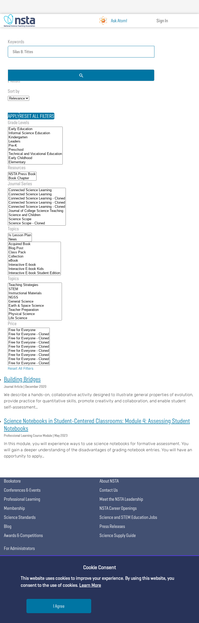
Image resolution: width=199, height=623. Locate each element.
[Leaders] (35, 141)
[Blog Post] (34, 248)
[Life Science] (35, 318)
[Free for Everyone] (28, 330)
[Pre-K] (35, 146)
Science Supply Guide (118, 535)
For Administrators (19, 548)
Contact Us (109, 490)
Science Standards (19, 517)
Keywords (16, 42)
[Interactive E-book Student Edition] (34, 273)
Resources (16, 167)
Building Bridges (22, 379)
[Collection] (34, 256)
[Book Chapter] (22, 178)
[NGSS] (35, 297)
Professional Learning (22, 499)
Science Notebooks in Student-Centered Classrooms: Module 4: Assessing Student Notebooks (97, 424)
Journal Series (20, 184)
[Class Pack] (34, 252)
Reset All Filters (20, 368)
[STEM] (35, 289)
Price (12, 323)
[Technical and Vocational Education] (35, 154)
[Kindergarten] (35, 137)
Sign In (162, 21)
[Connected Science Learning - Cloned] (37, 198)
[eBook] (34, 261)
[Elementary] (35, 162)
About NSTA (109, 481)
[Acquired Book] (34, 244)
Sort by (13, 91)
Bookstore (12, 481)
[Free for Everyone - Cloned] (28, 334)
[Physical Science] (35, 314)
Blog (7, 526)
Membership (14, 508)
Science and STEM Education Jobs (128, 517)
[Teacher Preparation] (35, 310)
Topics (13, 229)
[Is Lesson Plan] (20, 235)
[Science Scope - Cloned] (37, 223)
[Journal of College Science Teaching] (37, 211)
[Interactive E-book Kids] (34, 269)
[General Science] (35, 301)
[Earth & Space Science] (35, 306)
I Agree (59, 606)
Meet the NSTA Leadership (121, 499)
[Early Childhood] (35, 158)
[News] (20, 239)
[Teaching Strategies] (35, 285)
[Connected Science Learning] (37, 190)
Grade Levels (18, 122)
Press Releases (112, 526)
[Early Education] (35, 129)
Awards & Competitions (23, 535)
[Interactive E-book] (34, 265)
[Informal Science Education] (35, 133)
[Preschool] (35, 150)
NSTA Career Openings (118, 508)
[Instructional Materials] (35, 293)
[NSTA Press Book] (22, 174)
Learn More (90, 585)
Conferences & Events (22, 490)
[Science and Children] (37, 215)
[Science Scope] (37, 219)
